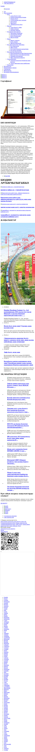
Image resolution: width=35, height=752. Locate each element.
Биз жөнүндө (7, 66)
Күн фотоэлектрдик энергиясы (15, 44)
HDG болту (19, 524)
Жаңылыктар (7, 70)
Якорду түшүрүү (15, 40)
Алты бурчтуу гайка (16, 27)
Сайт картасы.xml (9, 517)
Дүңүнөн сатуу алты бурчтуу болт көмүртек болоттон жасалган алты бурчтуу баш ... (18, 410)
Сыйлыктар (7, 69)
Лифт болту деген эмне (12, 352)
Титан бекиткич (11, 59)
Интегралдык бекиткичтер (14, 52)
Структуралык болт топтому (18, 20)
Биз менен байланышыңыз (11, 72)
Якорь (8, 39)
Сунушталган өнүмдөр (10, 516)
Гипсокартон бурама (16, 34)
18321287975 (4, 531)
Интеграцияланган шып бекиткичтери (21, 53)
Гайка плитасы (14, 29)
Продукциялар (8, 13)
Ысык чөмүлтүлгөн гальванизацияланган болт (14, 523)
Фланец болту (14, 18)
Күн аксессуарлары (15, 50)
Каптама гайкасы (15, 30)
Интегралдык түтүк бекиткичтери (19, 54)
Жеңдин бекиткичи (15, 43)
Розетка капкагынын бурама (18, 17)
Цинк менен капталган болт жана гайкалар (15, 525)
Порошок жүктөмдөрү (16, 56)
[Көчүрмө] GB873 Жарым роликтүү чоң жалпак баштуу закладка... (17, 461)
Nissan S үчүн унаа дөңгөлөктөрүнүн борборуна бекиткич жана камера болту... (18, 474)
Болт (8, 14)
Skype (2, 530)
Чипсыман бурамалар (16, 33)
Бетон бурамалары (15, 36)
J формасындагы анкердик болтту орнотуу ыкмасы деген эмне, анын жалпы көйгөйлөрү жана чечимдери (19, 340)
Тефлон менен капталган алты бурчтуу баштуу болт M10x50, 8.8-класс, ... (18, 385)
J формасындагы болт (16, 24)
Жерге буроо (13, 47)
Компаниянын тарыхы (10, 67)
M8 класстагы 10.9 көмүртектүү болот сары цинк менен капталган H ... (18, 438)
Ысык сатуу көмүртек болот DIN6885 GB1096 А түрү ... (17, 450)
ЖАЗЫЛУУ (4, 503)
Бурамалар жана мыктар (14, 31)
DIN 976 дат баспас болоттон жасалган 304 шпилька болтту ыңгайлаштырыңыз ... (18, 425)
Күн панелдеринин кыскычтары (19, 49)
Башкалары (10, 65)
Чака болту (13, 23)
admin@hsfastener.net (9, 2)
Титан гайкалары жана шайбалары (20, 63)
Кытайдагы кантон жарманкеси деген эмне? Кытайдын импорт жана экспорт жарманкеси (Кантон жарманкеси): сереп (18, 363)
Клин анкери (14, 41)
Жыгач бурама (14, 37)
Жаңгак (9, 26)
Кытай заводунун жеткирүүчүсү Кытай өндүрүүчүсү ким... (18, 398)
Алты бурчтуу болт (15, 16)
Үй (5, 11)
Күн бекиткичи (14, 46)
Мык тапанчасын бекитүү (17, 57)
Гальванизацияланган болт (8, 523)
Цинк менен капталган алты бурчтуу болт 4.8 (13, 521)
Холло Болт (13, 21)
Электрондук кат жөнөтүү (8, 528)
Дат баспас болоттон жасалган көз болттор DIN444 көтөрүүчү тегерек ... (18, 488)
